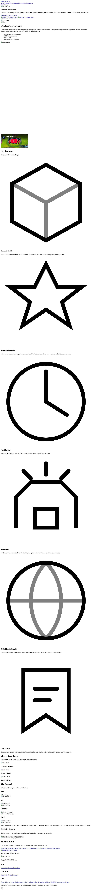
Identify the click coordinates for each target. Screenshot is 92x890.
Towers (12, 3)
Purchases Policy (32, 882)
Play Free (3, 4)
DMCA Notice (55, 882)
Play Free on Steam (11, 15)
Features (7, 3)
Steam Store (4, 868)
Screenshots (22, 3)
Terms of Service (5, 882)
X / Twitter (9, 875)
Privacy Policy (15, 882)
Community (29, 3)
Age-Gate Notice (64, 882)
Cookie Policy (23, 882)
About (2, 3)
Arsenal (16, 3)
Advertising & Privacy (44, 882)
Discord (3, 875)
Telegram (14, 875)
